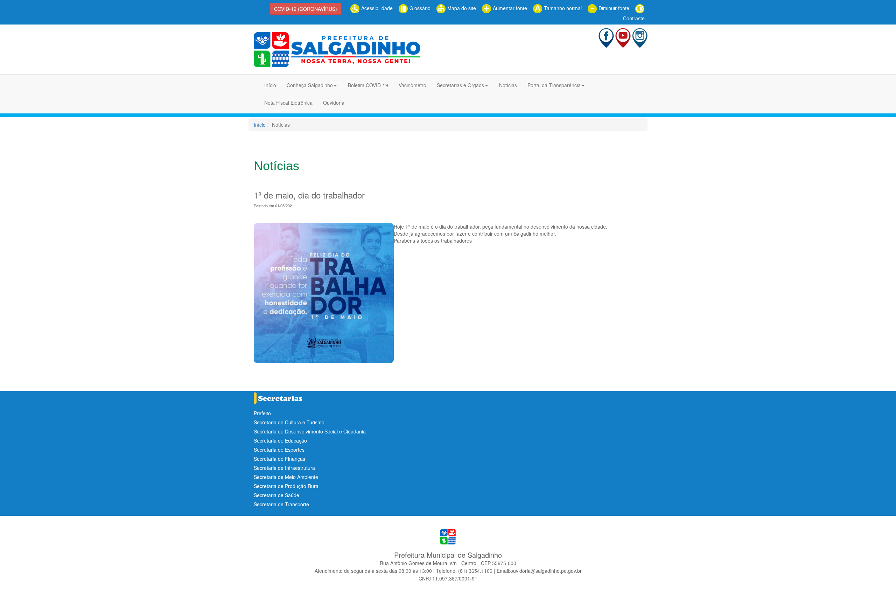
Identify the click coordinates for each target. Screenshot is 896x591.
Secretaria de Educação (280, 440)
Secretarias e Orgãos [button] (460, 85)
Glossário (419, 8)
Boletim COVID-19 (368, 85)
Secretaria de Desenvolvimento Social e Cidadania (310, 431)
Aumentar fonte (509, 8)
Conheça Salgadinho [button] (310, 85)
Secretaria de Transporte (281, 504)
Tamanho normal (562, 8)
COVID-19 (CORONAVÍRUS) (305, 8)
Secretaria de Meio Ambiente (286, 476)
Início (270, 85)
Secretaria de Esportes (279, 449)
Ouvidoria (333, 102)
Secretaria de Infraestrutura (284, 467)
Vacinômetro (412, 85)
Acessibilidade (376, 8)
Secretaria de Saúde (276, 495)
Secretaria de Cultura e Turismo (289, 422)
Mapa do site (461, 8)
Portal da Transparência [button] (554, 85)
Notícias (508, 85)
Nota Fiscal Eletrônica (288, 102)
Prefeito (262, 413)
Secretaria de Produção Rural (287, 485)
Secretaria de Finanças (279, 458)
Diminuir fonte (613, 8)
